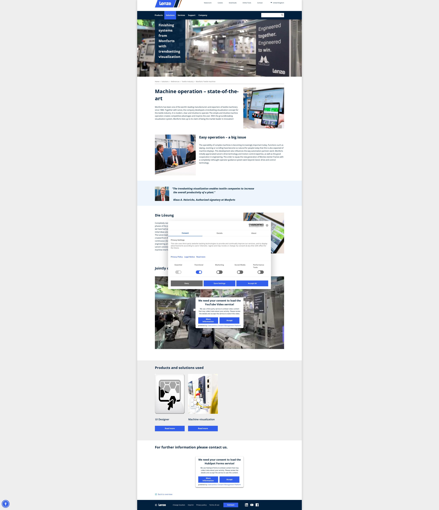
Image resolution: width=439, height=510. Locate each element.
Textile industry (188, 81)
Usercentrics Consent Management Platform (224, 325)
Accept (229, 320)
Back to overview (165, 494)
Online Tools (247, 3)
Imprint (191, 505)
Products (159, 15)
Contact (260, 3)
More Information (208, 320)
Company (202, 15)
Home (157, 81)
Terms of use (214, 505)
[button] (5, 504)
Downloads (233, 3)
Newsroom (207, 3)
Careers (220, 3)
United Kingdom (278, 3)
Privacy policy (201, 505)
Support (191, 15)
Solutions (170, 15)
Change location (179, 505)
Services (181, 15)
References (175, 81)
